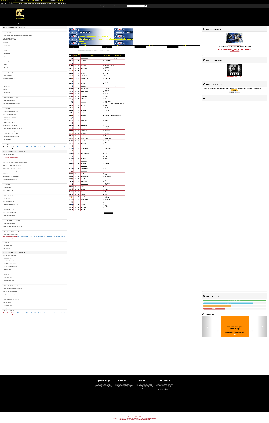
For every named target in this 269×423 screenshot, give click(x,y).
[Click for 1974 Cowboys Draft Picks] (72, 191)
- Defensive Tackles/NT (8, 72)
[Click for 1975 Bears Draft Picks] (72, 189)
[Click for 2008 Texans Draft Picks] (72, 105)
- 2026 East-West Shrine (8, 190)
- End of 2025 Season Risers (9, 106)
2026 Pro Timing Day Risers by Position (12, 168)
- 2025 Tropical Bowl (7, 277)
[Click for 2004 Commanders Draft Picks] (72, 115)
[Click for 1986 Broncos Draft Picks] (72, 161)
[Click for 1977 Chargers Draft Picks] (72, 184)
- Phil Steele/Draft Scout (8, 310)
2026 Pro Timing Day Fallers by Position (12, 171)
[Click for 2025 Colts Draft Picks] (72, 60)
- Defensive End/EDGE (8, 70)
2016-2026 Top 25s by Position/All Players (12, 165)
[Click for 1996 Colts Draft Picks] (72, 135)
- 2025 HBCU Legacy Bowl (8, 280)
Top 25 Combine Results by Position (11, 176)
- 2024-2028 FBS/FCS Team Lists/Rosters (12, 285)
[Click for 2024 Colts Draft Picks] (72, 63)
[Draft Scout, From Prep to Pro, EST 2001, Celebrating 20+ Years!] (20, 13)
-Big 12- (31, 146)
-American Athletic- (24, 146)
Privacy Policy (141, 414)
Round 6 (96, 213)
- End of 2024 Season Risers (9, 260)
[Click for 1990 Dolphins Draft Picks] (72, 150)
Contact (146, 414)
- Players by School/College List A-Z (11, 130)
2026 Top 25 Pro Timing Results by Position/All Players (15, 162)
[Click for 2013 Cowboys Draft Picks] (72, 91)
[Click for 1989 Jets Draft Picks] (72, 153)
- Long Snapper (6, 92)
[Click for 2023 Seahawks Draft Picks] (72, 65)
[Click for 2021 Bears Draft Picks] (72, 70)
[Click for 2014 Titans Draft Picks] (72, 88)
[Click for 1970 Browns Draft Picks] (72, 201)
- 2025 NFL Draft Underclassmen (10, 266)
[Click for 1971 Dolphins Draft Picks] (72, 199)
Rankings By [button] (103, 6)
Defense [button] (123, 6)
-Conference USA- (42, 146)
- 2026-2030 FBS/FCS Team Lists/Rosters (12, 97)
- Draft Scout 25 (6, 95)
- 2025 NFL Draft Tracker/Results (10, 255)
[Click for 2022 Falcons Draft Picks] (72, 68)
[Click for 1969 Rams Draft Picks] (72, 204)
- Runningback (6, 45)
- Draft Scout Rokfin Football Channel (11, 136)
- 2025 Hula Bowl (6, 274)
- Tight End (5, 50)
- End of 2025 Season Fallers (9, 108)
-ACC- (18, 146)
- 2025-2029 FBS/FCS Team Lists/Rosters (12, 218)
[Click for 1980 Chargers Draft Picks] (72, 176)
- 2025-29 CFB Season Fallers (9, 119)
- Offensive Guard (7, 59)
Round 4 (86, 213)
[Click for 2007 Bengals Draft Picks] (72, 107)
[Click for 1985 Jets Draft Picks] (72, 163)
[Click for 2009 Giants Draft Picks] (72, 102)
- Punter (5, 89)
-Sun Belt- (15, 148)
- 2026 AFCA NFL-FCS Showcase (10, 193)
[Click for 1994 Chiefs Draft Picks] (72, 140)
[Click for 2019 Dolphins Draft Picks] (72, 75)
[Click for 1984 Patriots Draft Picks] (72, 166)
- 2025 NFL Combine (7, 258)
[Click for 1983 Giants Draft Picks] (72, 168)
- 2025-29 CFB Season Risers (9, 117)
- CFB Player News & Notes (9, 122)
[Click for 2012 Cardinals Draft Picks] (72, 93)
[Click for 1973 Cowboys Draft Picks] (72, 194)
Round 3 (81, 213)
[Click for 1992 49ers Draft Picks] (72, 145)
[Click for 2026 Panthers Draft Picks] (72, 58)
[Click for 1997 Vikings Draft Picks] (72, 133)
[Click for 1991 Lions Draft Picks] (72, 148)
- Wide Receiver (6, 53)
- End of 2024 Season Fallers (9, 263)
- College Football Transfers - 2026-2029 (11, 220)
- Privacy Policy (6, 144)
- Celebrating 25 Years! (8, 32)
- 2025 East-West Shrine (8, 272)
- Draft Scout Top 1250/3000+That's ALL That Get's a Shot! (9, 39)
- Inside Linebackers (7, 75)
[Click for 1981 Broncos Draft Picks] (72, 173)
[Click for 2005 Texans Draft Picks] (72, 112)
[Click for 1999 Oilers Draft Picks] (72, 128)
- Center (5, 56)
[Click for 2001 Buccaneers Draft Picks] (72, 123)
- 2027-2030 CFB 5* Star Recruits (10, 125)
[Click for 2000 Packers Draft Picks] (72, 125)
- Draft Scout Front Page (8, 30)
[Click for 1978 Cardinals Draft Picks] (72, 181)
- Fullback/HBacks (7, 47)
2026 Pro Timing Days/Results (9, 159)
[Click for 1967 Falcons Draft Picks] (72, 209)
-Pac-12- (7, 148)
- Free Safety (6, 83)
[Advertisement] (155, 16)
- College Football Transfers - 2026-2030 (11, 103)
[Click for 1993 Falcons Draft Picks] (72, 143)
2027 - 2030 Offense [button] (113, 6)
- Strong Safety (6, 86)
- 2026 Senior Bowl (7, 187)
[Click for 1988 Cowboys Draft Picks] (72, 156)
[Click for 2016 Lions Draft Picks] (72, 83)
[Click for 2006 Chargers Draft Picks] (72, 110)
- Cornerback (6, 81)
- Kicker (5, 64)
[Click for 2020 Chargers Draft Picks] (72, 73)
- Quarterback (6, 42)
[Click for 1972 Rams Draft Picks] (72, 196)
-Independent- (50, 146)
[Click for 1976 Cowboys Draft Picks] (72, 186)
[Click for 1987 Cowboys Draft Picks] (72, 158)
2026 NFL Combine (7, 173)
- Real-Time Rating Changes (9, 100)
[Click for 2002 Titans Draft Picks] (72, 120)
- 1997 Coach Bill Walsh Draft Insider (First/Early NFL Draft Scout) (17, 35)
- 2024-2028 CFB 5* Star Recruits (10, 283)
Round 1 (71, 213)
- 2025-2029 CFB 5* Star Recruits (10, 229)
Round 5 (91, 213)
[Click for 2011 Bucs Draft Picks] (72, 96)
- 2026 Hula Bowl (6, 198)
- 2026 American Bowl (8, 195)
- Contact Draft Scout (7, 142)
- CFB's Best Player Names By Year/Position (12, 128)
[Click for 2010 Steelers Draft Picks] (72, 98)
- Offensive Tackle (7, 61)
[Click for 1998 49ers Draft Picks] (72, 130)
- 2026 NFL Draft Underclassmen (10, 179)
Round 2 (76, 213)
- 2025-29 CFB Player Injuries (9, 114)
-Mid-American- (56, 146)
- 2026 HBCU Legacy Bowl (8, 201)
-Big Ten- (35, 146)
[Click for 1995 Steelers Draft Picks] (72, 138)
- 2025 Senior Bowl (7, 269)
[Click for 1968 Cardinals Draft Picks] (72, 207)
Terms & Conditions (132, 414)
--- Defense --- (6, 67)
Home (96, 6)
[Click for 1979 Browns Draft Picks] (72, 178)
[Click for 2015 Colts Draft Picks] (72, 86)
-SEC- (11, 148)
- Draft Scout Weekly (7, 139)
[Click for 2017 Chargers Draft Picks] (72, 80)
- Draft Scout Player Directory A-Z (10, 133)
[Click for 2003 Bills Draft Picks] (72, 117)
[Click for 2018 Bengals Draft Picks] (72, 78)
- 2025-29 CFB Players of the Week (10, 111)
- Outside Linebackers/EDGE (9, 78)
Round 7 (101, 213)
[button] (207, 326)
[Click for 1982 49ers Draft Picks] (72, 171)
